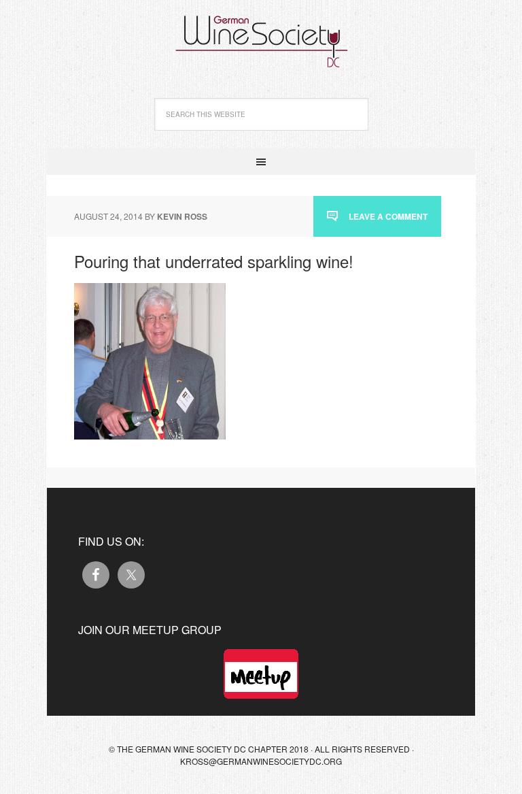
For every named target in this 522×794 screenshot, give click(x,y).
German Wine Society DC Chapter (261, 34)
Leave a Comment (388, 216)
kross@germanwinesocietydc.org (261, 761)
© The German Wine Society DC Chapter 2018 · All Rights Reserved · (261, 749)
